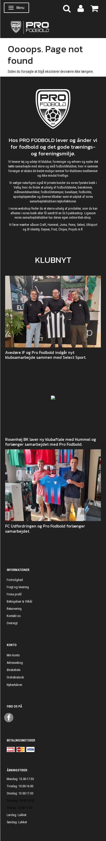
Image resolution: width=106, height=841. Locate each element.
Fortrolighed (15, 580)
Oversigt (12, 623)
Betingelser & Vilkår (19, 601)
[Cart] (94, 8)
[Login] (81, 8)
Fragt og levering (18, 587)
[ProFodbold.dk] (53, 27)
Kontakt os (14, 616)
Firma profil (14, 594)
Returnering (14, 609)
